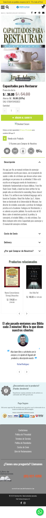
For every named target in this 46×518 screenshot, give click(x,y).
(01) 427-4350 (33, 476)
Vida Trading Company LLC (23, 499)
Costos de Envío (23, 447)
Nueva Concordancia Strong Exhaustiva (12, 294)
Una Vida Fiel (34, 292)
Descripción (9, 162)
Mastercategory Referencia (16, 13)
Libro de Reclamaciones (23, 451)
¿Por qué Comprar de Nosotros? (18, 250)
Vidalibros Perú (18, 496)
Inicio (3, 13)
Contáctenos (23, 430)
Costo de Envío (11, 233)
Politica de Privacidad (23, 434)
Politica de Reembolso (23, 442)
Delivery (8, 242)
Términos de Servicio (23, 438)
